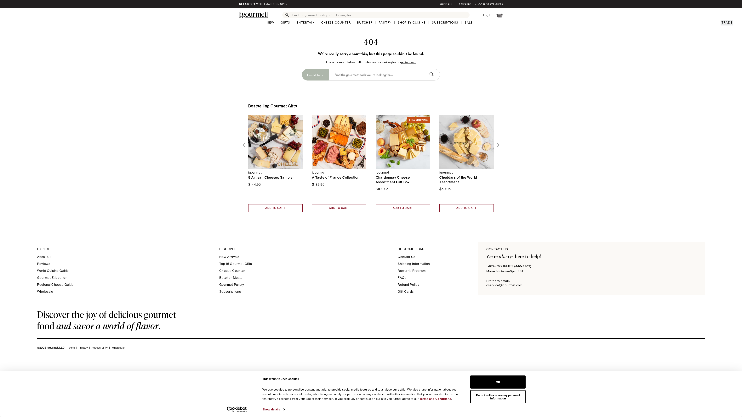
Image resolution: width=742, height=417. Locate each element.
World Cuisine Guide (53, 270)
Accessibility (100, 348)
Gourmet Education (52, 277)
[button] (243, 145)
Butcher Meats (231, 277)
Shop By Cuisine (412, 23)
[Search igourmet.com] (286, 15)
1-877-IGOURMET (508, 266)
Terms (71, 348)
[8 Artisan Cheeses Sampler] (275, 141)
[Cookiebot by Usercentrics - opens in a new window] (237, 409)
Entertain (306, 23)
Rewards (465, 4)
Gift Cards (406, 291)
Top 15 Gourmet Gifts (235, 263)
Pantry (385, 23)
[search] (380, 15)
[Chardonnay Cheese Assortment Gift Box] (403, 141)
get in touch (408, 62)
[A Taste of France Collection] (339, 141)
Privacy (83, 348)
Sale (469, 23)
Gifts (285, 23)
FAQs (402, 277)
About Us (44, 257)
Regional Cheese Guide (55, 284)
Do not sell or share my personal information (498, 396)
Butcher (364, 23)
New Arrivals (229, 257)
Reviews (43, 263)
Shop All (445, 4)
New (270, 23)
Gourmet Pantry (231, 284)
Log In (487, 15)
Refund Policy (408, 284)
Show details (271, 409)
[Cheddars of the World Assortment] (466, 141)
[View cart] (499, 15)
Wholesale (45, 291)
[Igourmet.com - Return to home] (255, 15)
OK (498, 382)
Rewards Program (411, 270)
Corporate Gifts (490, 4)
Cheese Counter (336, 23)
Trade (727, 23)
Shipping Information (414, 263)
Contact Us (406, 257)
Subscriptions (445, 23)
